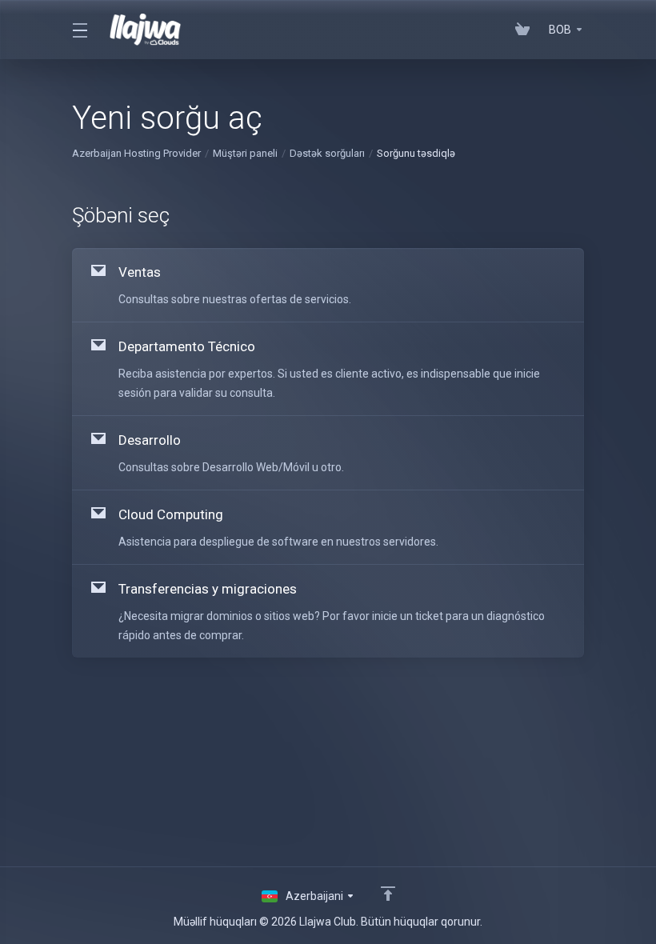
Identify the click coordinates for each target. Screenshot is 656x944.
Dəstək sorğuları (327, 153)
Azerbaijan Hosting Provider (136, 153)
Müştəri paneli (245, 153)
